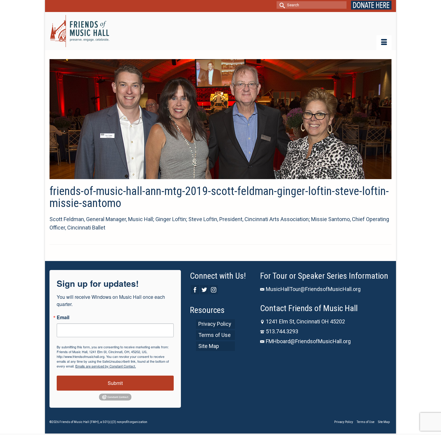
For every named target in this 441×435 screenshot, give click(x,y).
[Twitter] (204, 289)
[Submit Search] (281, 5)
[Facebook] (195, 289)
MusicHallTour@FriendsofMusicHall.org (313, 289)
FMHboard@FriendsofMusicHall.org (308, 341)
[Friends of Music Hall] (80, 31)
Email (63, 317)
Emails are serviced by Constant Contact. (105, 366)
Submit (115, 383)
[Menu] (384, 42)
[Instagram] (213, 289)
